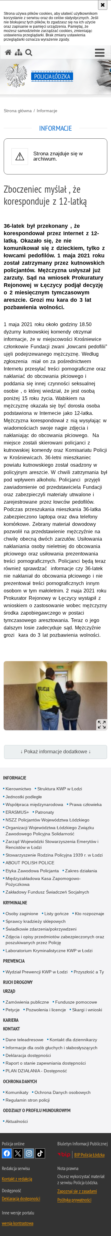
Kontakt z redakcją (17, 1179)
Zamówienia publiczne (27, 1002)
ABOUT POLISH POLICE (30, 862)
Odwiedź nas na (7, 1153)
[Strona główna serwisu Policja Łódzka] (8, 52)
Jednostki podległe (24, 796)
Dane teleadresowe (24, 1039)
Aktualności (17, 1121)
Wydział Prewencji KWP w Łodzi (37, 971)
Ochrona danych (20, 1081)
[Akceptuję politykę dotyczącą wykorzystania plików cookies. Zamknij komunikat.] (102, 5)
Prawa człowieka (85, 804)
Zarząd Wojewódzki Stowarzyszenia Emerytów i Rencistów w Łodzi (52, 844)
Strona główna (18, 110)
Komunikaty (17, 1092)
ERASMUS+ (17, 812)
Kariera (10, 1020)
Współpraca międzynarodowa (34, 804)
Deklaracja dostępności (28, 1055)
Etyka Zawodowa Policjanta (32, 870)
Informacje (47, 110)
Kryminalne (15, 902)
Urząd (9, 991)
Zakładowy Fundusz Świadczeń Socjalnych (47, 892)
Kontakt (11, 1028)
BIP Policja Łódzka (89, 1155)
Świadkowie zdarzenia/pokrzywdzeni (41, 929)
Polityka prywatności (74, 1200)
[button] (100, 53)
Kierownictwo (18, 788)
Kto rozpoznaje (89, 913)
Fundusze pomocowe (76, 1002)
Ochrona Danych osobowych (63, 1092)
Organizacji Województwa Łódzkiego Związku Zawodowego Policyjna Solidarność (50, 830)
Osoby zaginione (22, 913)
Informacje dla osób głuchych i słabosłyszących (51, 1047)
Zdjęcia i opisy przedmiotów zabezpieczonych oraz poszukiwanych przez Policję (55, 939)
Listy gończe (56, 913)
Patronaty (44, 812)
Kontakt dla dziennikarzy (73, 1039)
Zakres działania (81, 870)
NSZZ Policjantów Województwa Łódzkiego (47, 819)
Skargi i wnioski (87, 1009)
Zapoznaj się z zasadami (77, 1191)
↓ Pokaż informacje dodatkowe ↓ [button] (55, 751)
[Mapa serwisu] (18, 52)
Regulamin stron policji (28, 1100)
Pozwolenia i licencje (46, 1009)
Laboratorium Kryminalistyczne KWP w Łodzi (49, 950)
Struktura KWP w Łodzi (59, 788)
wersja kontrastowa (17, 1223)
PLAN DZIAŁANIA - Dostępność (36, 1070)
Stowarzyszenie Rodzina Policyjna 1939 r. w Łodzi (54, 855)
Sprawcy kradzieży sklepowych (36, 921)
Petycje (13, 1009)
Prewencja (14, 961)
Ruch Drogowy (18, 982)
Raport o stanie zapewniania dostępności (46, 1063)
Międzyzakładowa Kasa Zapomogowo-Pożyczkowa (43, 881)
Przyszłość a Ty (89, 971)
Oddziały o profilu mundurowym (37, 1110)
